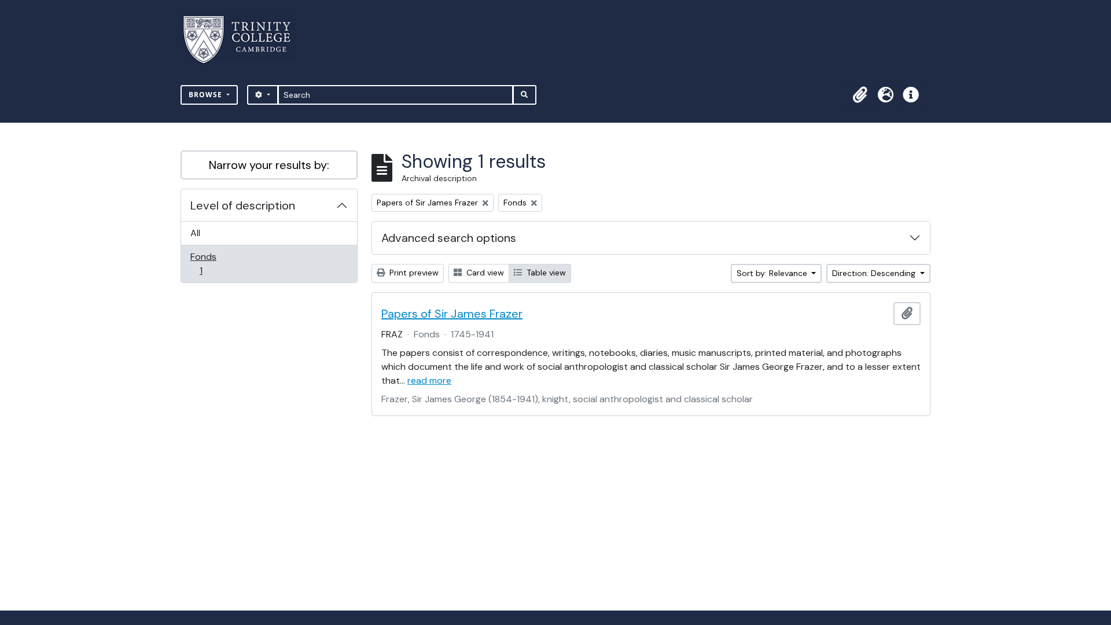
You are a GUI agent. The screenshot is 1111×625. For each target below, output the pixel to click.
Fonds (209, 263)
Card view (484, 272)
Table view (545, 272)
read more (429, 380)
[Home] (244, 39)
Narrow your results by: (269, 164)
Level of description (242, 205)
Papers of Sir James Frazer (452, 314)
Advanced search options (448, 237)
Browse (207, 95)
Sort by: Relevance (773, 273)
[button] (860, 95)
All (195, 233)
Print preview (413, 272)
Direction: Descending (875, 273)
